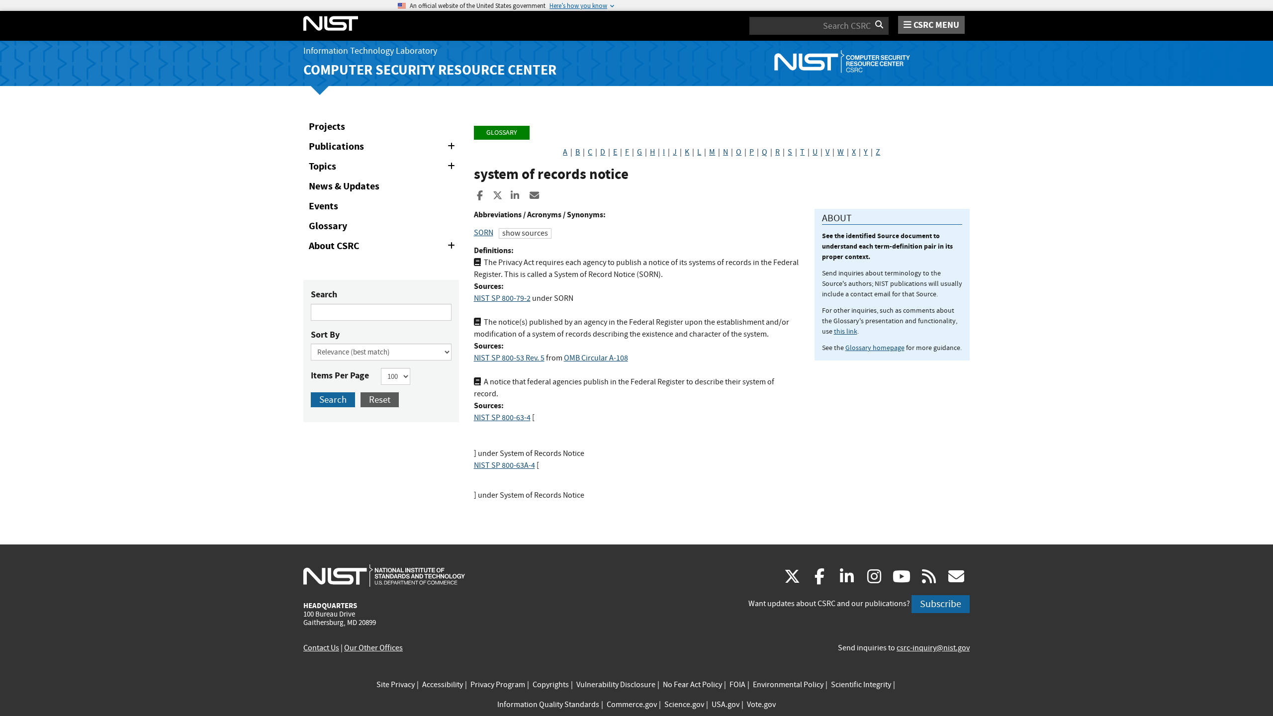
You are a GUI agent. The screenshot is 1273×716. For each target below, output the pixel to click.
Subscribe (940, 604)
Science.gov (684, 705)
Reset (379, 399)
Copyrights (551, 685)
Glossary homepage (875, 347)
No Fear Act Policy (692, 685)
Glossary (328, 226)
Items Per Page (340, 375)
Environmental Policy (788, 685)
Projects (327, 126)
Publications (383, 148)
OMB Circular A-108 (596, 358)
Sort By (325, 335)
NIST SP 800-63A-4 (504, 465)
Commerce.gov (632, 705)
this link (845, 331)
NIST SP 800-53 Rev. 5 (509, 358)
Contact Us (321, 648)
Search (324, 294)
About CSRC (383, 247)
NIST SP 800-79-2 (502, 298)
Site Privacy (395, 685)
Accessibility (442, 685)
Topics (383, 168)
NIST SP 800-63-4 (502, 418)
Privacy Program (497, 685)
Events (323, 206)
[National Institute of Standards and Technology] (384, 575)
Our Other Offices (373, 648)
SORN (483, 233)
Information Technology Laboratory (370, 51)
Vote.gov (761, 705)
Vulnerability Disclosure (615, 685)
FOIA (737, 685)
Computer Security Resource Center (429, 70)
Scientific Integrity (861, 685)
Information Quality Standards (548, 705)
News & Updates (344, 186)
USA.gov (725, 705)
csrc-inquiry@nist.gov (933, 648)
